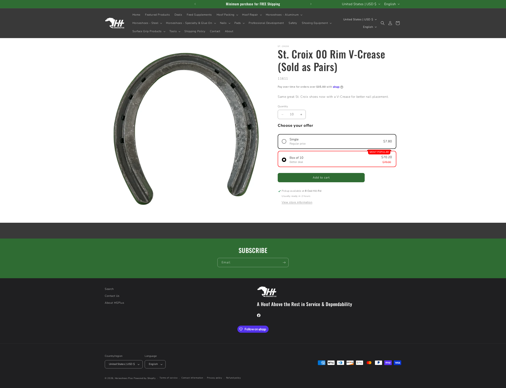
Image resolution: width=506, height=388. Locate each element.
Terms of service (168, 377)
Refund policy (233, 377)
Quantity (283, 106)
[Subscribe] (284, 262)
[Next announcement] (311, 4)
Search (109, 289)
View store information (297, 202)
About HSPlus (114, 303)
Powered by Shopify (145, 378)
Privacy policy (214, 377)
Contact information (192, 377)
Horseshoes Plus (124, 378)
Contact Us (112, 296)
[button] (227, 15)
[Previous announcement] (195, 4)
